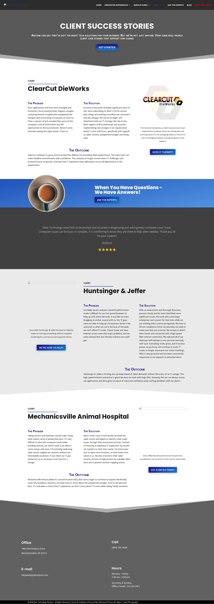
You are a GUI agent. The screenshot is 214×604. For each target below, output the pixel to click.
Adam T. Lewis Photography (127, 602)
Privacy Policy (93, 602)
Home (99, 5)
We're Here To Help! (51, 347)
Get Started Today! (162, 469)
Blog (189, 5)
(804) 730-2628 (202, 5)
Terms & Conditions (79, 602)
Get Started (107, 47)
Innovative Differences (116, 5)
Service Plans (140, 5)
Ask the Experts (176, 5)
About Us (157, 5)
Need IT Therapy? (162, 152)
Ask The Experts (107, 199)
